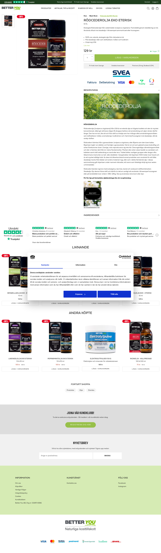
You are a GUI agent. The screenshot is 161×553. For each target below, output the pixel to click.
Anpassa (78, 294)
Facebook (122, 483)
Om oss (18, 483)
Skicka (107, 456)
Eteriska (91, 390)
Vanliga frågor (20, 490)
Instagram (122, 486)
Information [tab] (80, 265)
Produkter (70, 390)
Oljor (81, 390)
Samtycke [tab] (45, 265)
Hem (85, 16)
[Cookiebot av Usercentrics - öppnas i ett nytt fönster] (120, 257)
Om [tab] (115, 265)
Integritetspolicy (21, 493)
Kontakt (147, 2)
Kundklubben (20, 500)
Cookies (18, 496)
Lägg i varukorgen (127, 58)
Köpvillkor (19, 486)
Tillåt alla (114, 294)
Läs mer (87, 46)
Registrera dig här (80, 425)
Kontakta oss (71, 483)
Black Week (93, 16)
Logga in (155, 2)
